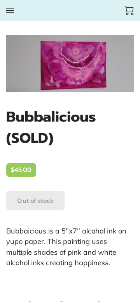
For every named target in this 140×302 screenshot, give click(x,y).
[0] (129, 10)
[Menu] (10, 10)
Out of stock (35, 200)
